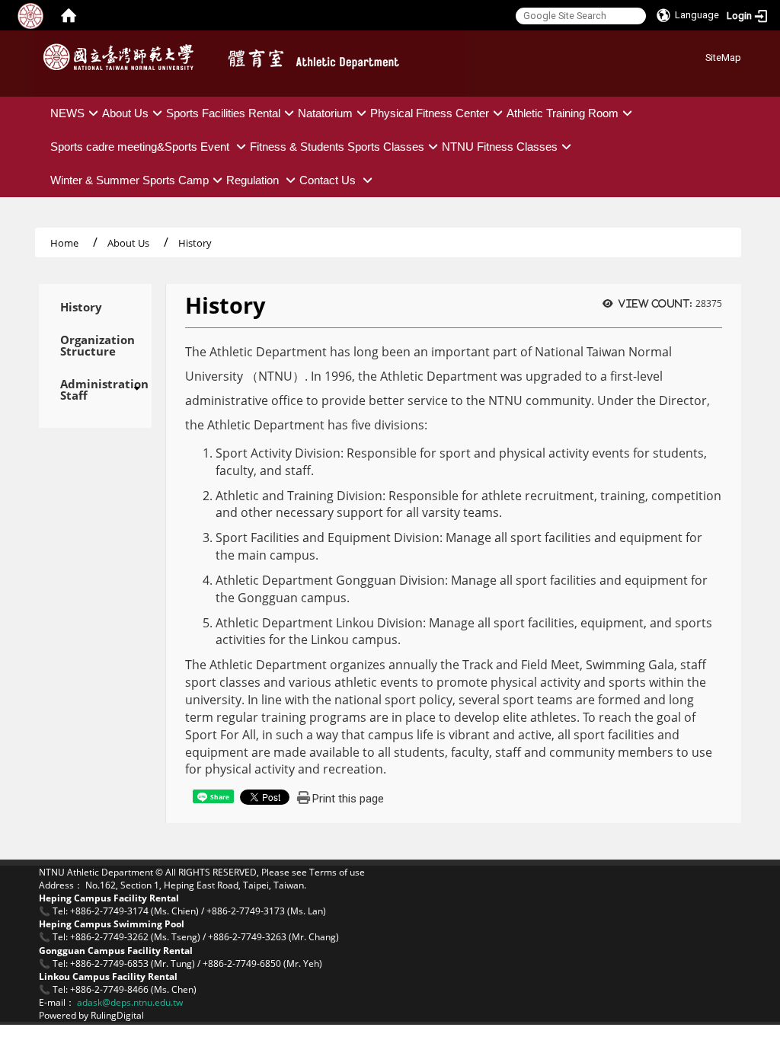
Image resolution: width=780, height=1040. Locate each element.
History (81, 307)
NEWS (67, 113)
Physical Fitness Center (429, 113)
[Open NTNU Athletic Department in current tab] (122, 57)
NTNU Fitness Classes (500, 146)
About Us (125, 113)
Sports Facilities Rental (223, 113)
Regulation (254, 180)
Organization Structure (95, 345)
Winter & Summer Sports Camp (129, 180)
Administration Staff (95, 389)
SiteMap (723, 57)
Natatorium (325, 113)
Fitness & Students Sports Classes (337, 146)
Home (64, 243)
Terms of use (337, 872)
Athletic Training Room (563, 113)
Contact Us (329, 180)
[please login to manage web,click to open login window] (30, 15)
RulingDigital (117, 1015)
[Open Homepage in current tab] (69, 15)
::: (699, 55)
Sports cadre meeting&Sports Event (141, 146)
